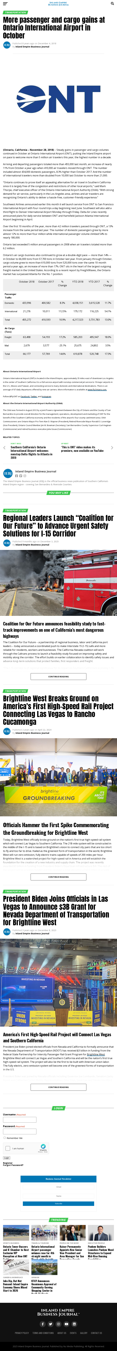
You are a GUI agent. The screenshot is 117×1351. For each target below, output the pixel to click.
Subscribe (58, 1204)
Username (14, 1114)
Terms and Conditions (43, 1333)
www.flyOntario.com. (97, 389)
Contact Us (96, 1333)
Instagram (46, 396)
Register (7, 1162)
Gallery (83, 1333)
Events (73, 1333)
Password (14, 1126)
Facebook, (25, 396)
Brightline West (96, 1054)
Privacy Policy (22, 1333)
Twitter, (34, 396)
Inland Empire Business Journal (32, 46)
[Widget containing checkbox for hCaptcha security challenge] (26, 1148)
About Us (61, 1333)
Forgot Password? (13, 1165)
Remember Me (15, 1138)
